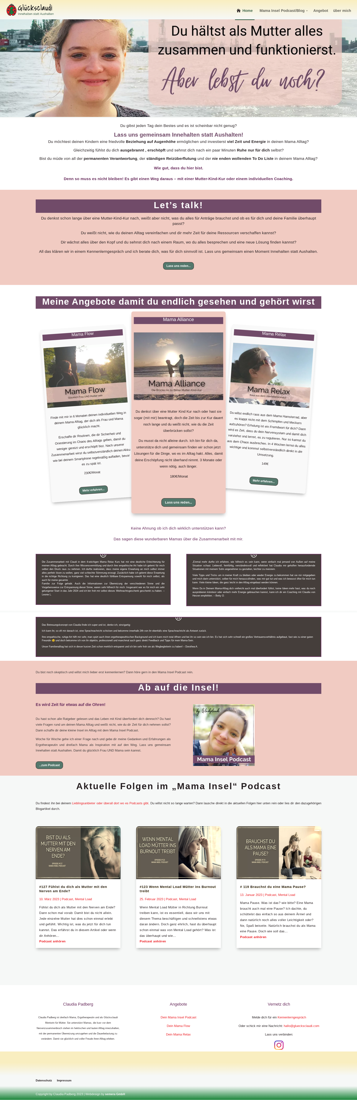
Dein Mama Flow (178, 1026)
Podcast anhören (52, 941)
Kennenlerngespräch (291, 1017)
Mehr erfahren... (93, 490)
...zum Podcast (49, 765)
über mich (342, 11)
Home (247, 11)
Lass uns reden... (178, 265)
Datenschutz (44, 1080)
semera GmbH (115, 1094)
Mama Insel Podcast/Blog (282, 11)
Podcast (67, 899)
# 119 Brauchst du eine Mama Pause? (273, 887)
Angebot (320, 11)
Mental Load (83, 899)
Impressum (64, 1080)
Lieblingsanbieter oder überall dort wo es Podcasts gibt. (110, 803)
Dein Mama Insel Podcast (178, 1017)
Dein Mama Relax (178, 1034)
